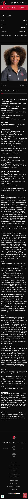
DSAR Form (14, 471)
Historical (16, 91)
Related (7, 91)
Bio (2, 91)
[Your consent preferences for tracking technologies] (2, 496)
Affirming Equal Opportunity (14, 486)
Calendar (20, 2)
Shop (17, 2)
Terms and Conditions (14, 468)
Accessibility (14, 489)
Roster (14, 7)
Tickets (15, 2)
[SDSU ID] (12, 2)
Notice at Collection (14, 477)
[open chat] (25, 495)
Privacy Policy (14, 462)
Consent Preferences (14, 465)
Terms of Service (14, 480)
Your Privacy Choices (14, 474)
